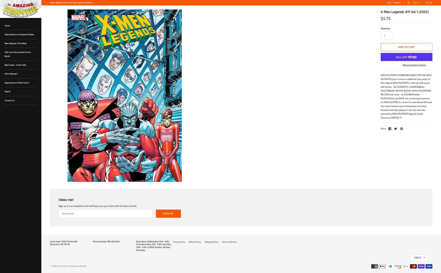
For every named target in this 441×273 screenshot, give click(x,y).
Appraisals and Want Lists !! (17, 83)
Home (7, 25)
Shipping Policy (211, 242)
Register (397, 2)
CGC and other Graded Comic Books (18, 54)
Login (389, 2)
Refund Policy (195, 242)
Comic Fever (62, 266)
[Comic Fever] (20, 9)
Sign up (168, 213)
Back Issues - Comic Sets (15, 65)
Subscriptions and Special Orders (19, 34)
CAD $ (415, 2)
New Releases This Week (16, 43)
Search (8, 91)
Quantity (385, 28)
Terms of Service (229, 242)
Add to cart (406, 47)
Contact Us (9, 100)
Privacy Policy (179, 242)
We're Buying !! (11, 74)
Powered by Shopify (78, 266)
